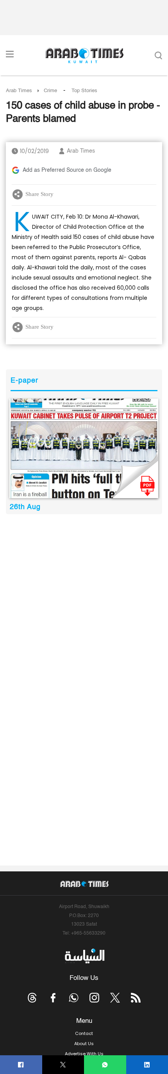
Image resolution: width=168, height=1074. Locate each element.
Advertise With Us (84, 1054)
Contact (84, 1033)
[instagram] (94, 998)
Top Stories (84, 90)
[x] (115, 998)
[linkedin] (147, 1065)
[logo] (84, 55)
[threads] (32, 998)
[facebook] (21, 1065)
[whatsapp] (105, 1065)
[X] (63, 1065)
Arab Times (19, 90)
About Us (84, 1043)
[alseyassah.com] (84, 956)
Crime (50, 90)
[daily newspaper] (83, 448)
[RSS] (136, 998)
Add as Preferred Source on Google (67, 170)
